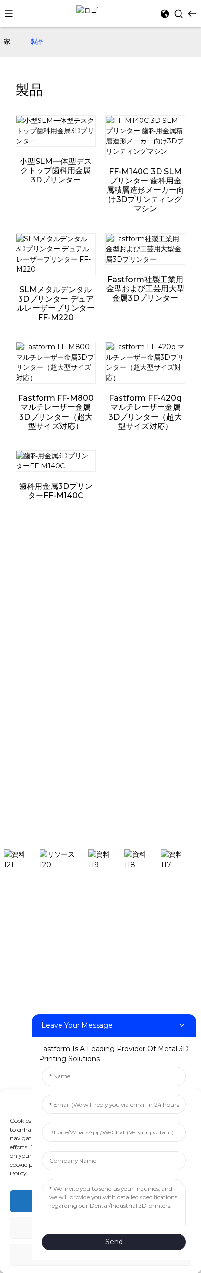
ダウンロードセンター (38, 599)
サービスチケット (31, 614)
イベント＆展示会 (31, 690)
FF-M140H (22, 932)
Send (114, 1241)
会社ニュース (24, 675)
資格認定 (17, 736)
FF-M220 (19, 961)
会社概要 (17, 722)
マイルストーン (28, 751)
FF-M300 (20, 975)
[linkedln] (142, 859)
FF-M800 (20, 1005)
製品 (37, 41)
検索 (190, 825)
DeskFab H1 (24, 902)
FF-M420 (19, 990)
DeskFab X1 (23, 917)
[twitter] (106, 859)
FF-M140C (21, 946)
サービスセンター (31, 629)
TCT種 (13, 660)
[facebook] (22, 859)
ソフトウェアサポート (38, 585)
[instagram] (64, 859)
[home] (87, 9)
